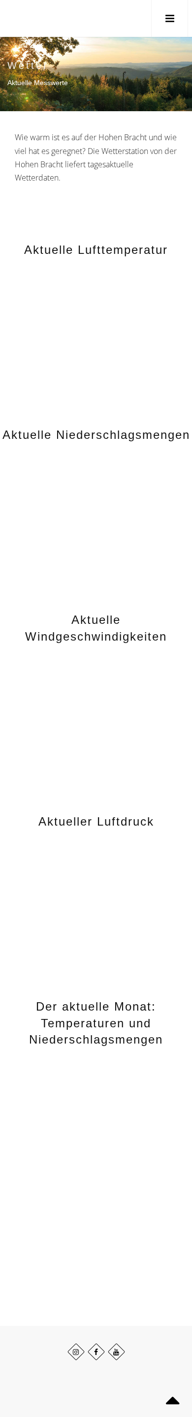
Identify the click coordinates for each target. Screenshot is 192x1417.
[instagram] (76, 1352)
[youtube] (116, 1352)
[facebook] (96, 1352)
